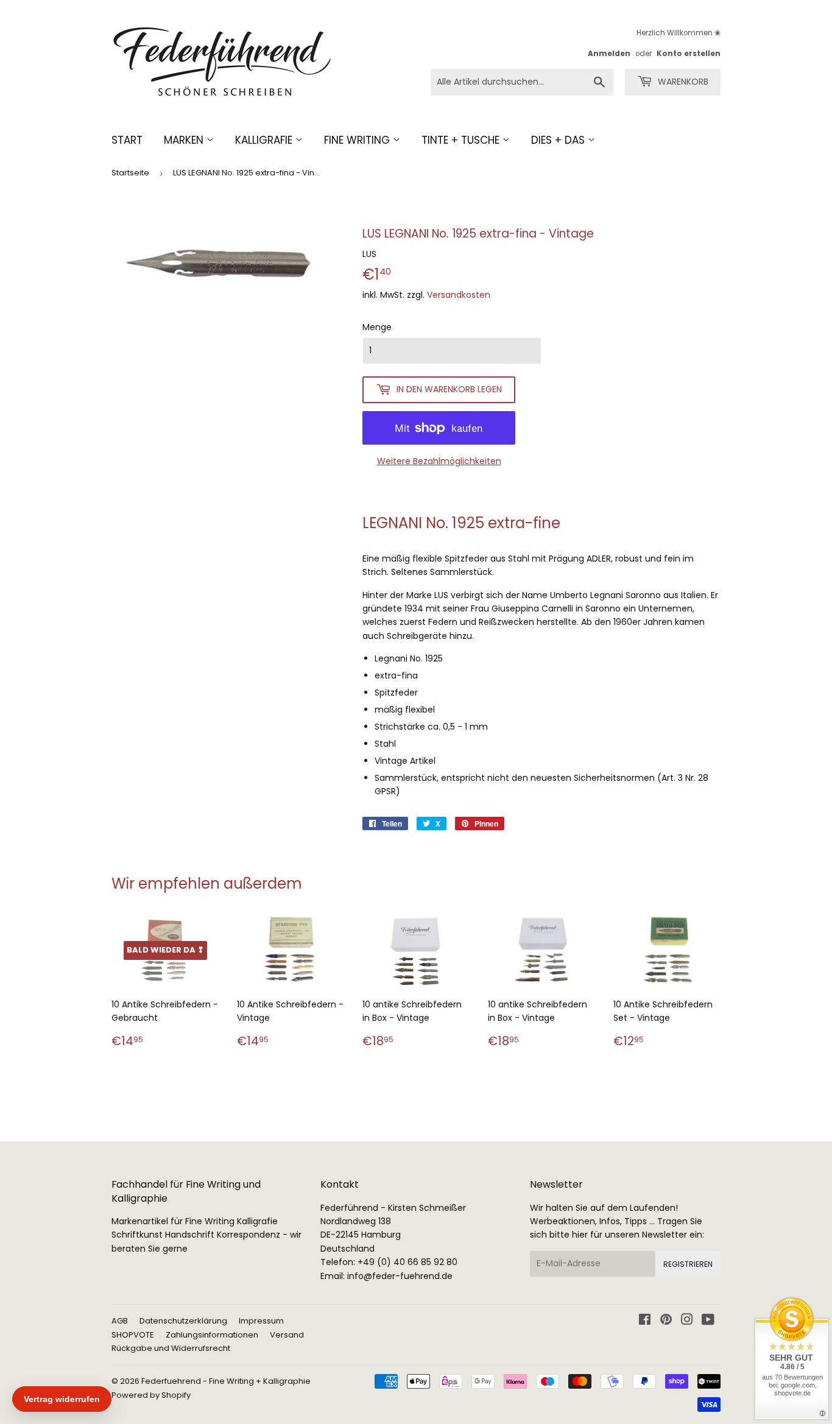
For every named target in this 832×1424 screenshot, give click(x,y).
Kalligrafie (265, 140)
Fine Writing (358, 140)
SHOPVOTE (132, 1335)
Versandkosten (458, 295)
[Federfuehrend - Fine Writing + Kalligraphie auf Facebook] (644, 1321)
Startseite (130, 172)
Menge (377, 327)
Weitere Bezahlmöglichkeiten (439, 461)
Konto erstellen (689, 53)
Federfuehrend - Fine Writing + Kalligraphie (226, 1381)
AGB (119, 1321)
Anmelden (609, 53)
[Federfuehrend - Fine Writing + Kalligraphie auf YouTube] (708, 1321)
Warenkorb (681, 82)
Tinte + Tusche (461, 140)
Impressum (261, 1321)
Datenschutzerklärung (183, 1321)
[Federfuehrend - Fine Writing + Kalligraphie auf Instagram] (687, 1321)
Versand (287, 1335)
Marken (185, 140)
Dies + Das (559, 140)
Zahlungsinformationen (212, 1335)
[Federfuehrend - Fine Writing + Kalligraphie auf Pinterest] (666, 1321)
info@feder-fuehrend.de (400, 1276)
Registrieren (688, 1264)
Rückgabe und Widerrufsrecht (170, 1348)
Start (127, 140)
